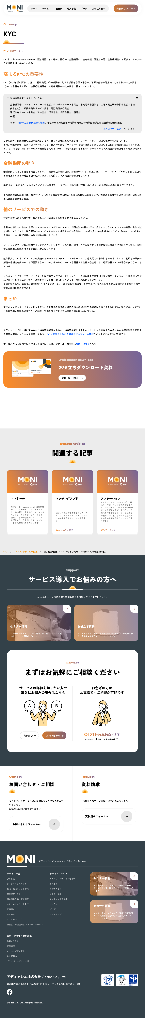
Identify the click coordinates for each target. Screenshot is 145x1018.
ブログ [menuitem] (53, 909)
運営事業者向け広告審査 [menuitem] (18, 899)
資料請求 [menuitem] (11, 946)
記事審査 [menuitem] (11, 909)
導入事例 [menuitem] (53, 883)
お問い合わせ (82, 343)
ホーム (34, 8)
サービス (46, 8)
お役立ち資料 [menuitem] (55, 888)
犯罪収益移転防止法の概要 (31, 122)
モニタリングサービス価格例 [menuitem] (62, 878)
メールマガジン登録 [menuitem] (16, 951)
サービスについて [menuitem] (59, 873)
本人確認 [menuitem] (11, 914)
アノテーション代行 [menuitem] (16, 919)
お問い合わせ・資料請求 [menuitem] (19, 935)
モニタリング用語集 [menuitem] (58, 899)
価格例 (59, 8)
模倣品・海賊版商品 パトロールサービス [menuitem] (25, 924)
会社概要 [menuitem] (11, 956)
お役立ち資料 (98, 8)
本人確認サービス (112, 128)
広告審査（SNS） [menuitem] (15, 894)
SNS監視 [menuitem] (11, 878)
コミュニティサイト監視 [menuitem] (18, 904)
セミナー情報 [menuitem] (55, 894)
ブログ (84, 8)
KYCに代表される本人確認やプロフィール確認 (70, 334)
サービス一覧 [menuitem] (13, 873)
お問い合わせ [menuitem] (13, 940)
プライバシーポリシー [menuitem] (17, 961)
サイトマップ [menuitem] (55, 914)
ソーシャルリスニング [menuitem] (17, 883)
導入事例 (71, 8)
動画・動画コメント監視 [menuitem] (18, 888)
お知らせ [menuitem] (53, 904)
